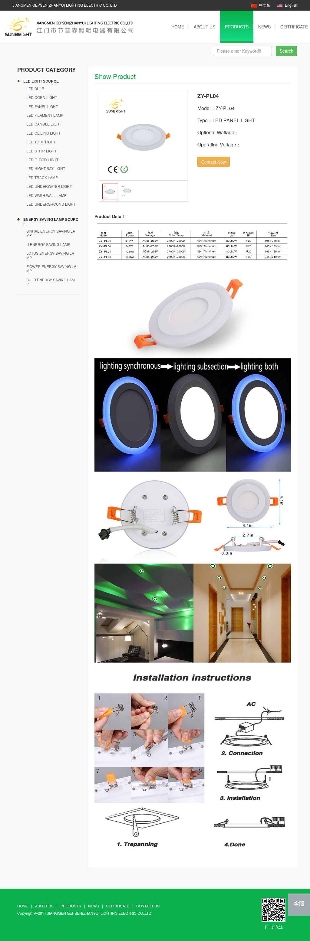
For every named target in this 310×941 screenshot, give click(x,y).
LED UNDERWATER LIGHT (49, 186)
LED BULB (35, 88)
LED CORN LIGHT (41, 97)
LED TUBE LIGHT (41, 141)
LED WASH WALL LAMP (46, 195)
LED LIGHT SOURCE (41, 81)
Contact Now (213, 162)
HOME (177, 27)
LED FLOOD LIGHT (42, 159)
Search (286, 51)
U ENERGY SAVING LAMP (48, 244)
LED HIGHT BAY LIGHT (45, 168)
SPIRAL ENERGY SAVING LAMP (50, 233)
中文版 (264, 5)
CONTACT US (148, 905)
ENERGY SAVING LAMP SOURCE (50, 221)
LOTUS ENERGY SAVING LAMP (50, 255)
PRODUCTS (237, 27)
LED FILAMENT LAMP (44, 115)
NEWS (264, 27)
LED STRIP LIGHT (41, 150)
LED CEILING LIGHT (43, 133)
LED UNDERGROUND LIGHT (51, 204)
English (290, 5)
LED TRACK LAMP (42, 177)
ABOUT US (204, 27)
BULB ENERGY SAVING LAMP (50, 281)
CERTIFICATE (117, 905)
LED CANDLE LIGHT (43, 123)
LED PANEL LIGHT (42, 106)
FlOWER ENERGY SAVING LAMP (51, 268)
